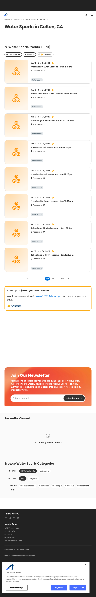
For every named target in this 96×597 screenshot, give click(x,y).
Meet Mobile (9, 537)
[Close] (85, 564)
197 (62, 278)
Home (7, 19)
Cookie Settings (16, 588)
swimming (44, 471)
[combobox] (13, 54)
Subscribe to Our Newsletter (16, 550)
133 (47, 278)
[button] (29, 54)
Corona (70, 486)
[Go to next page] (68, 279)
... (37, 278)
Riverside (45, 486)
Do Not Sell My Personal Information (20, 555)
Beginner (33, 478)
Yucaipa (58, 486)
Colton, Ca (17, 19)
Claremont (84, 486)
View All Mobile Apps (13, 540)
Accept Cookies (77, 588)
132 (42, 278)
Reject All (59, 588)
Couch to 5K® (10, 531)
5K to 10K (8, 534)
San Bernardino (29, 486)
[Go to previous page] (28, 279)
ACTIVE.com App (11, 528)
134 (53, 278)
